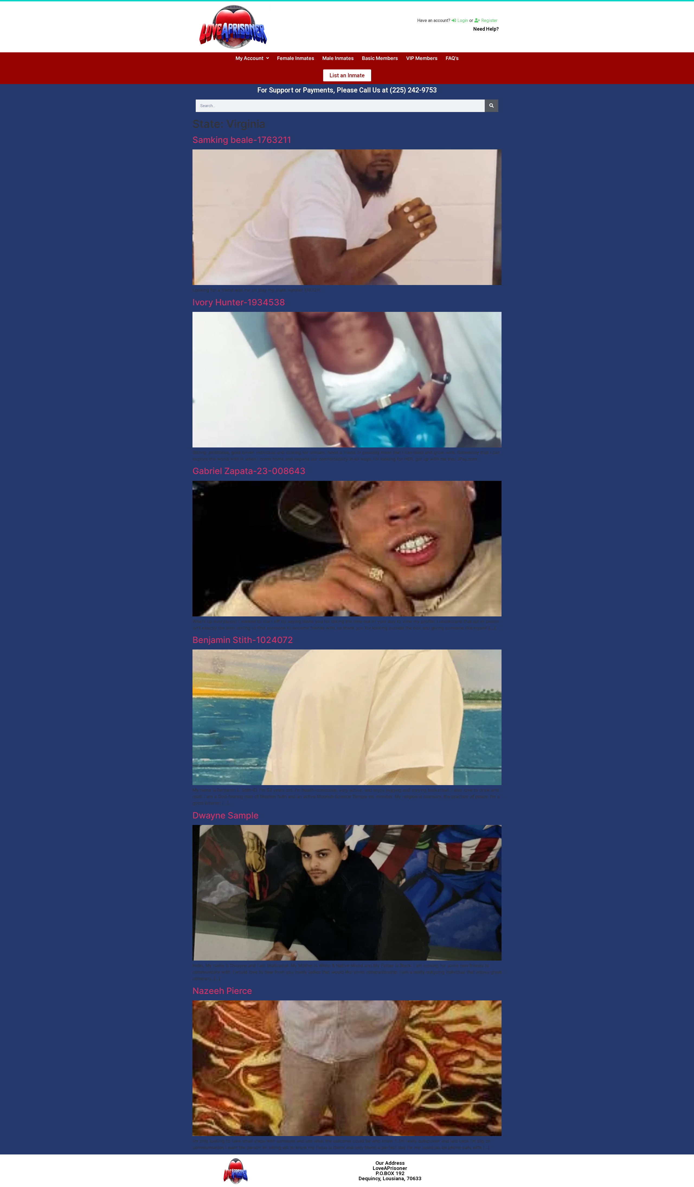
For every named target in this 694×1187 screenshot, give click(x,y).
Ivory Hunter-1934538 (238, 302)
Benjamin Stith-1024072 (242, 640)
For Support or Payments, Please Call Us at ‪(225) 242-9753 (347, 90)
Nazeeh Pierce (222, 991)
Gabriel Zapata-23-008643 (249, 471)
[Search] (491, 106)
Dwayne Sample (225, 815)
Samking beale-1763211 (241, 140)
